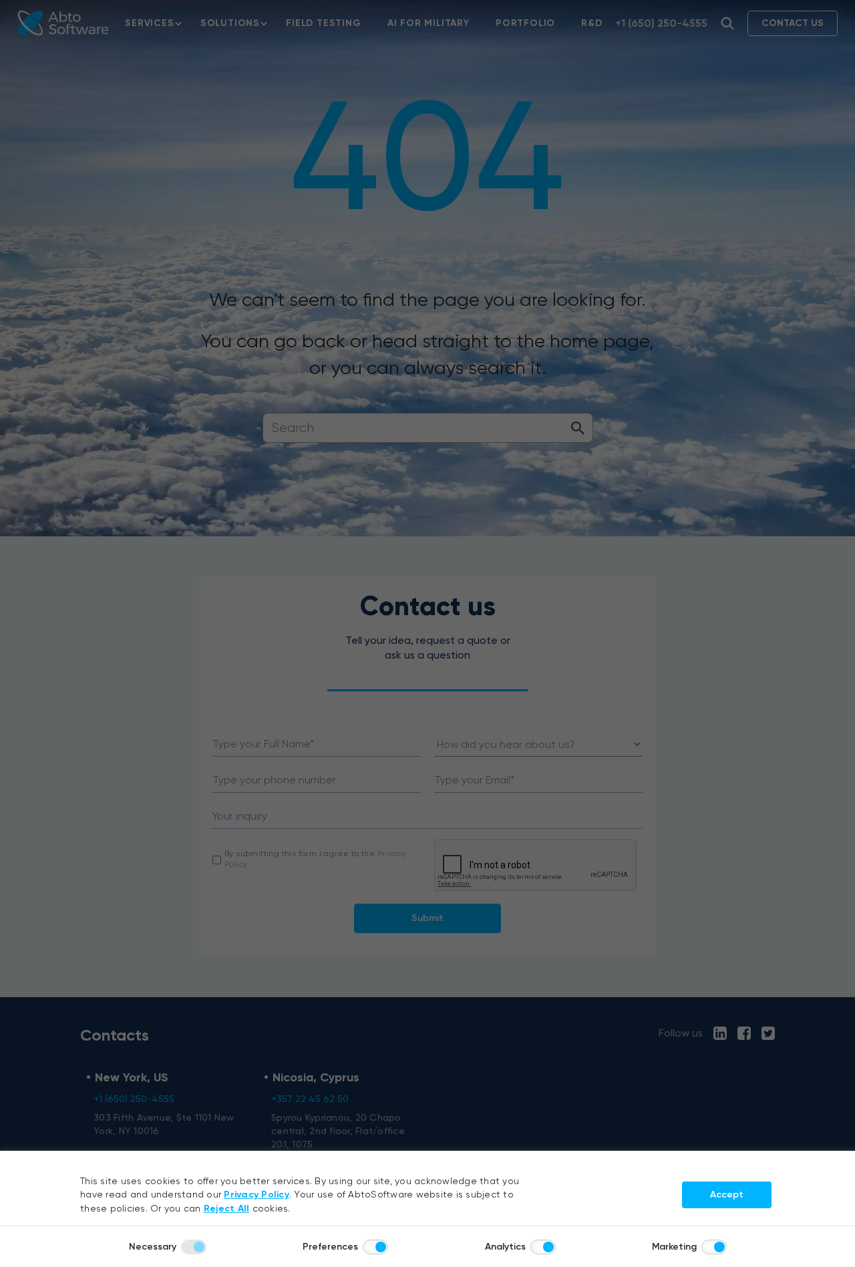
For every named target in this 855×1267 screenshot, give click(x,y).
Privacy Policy (256, 1194)
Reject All (227, 1208)
